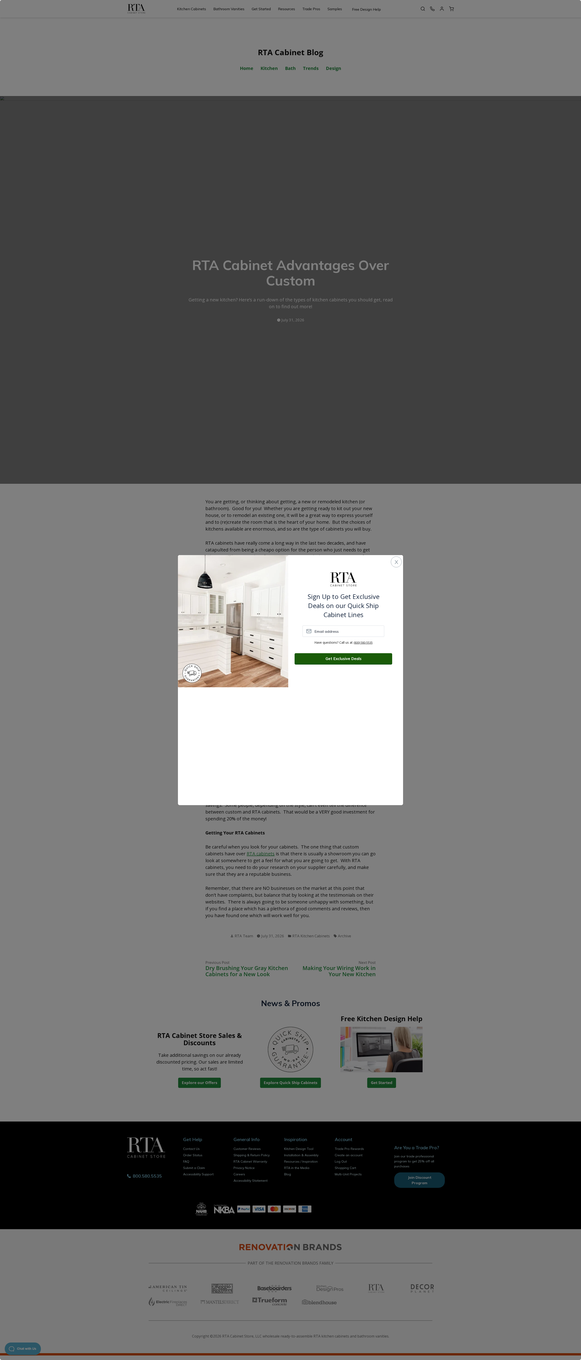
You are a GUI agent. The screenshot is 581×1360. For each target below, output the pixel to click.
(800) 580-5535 (363, 643)
